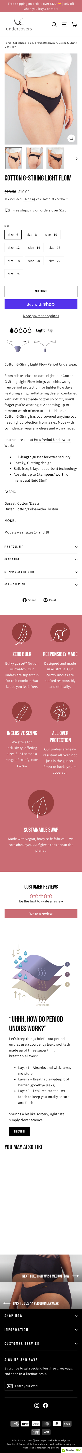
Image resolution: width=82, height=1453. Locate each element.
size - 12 (14, 247)
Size (7, 226)
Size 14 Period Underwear (42, 42)
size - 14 (34, 247)
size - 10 (51, 234)
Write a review (41, 913)
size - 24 (14, 274)
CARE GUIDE (12, 559)
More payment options (41, 315)
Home (8, 42)
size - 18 (14, 261)
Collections (19, 42)
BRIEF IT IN (19, 1131)
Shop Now (14, 1316)
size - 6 (13, 234)
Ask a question (15, 584)
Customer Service (22, 1343)
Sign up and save (21, 1360)
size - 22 (54, 261)
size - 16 (54, 247)
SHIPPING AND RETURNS (20, 572)
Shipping (29, 199)
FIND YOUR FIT (14, 547)
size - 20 (34, 261)
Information (16, 1330)
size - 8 (32, 234)
